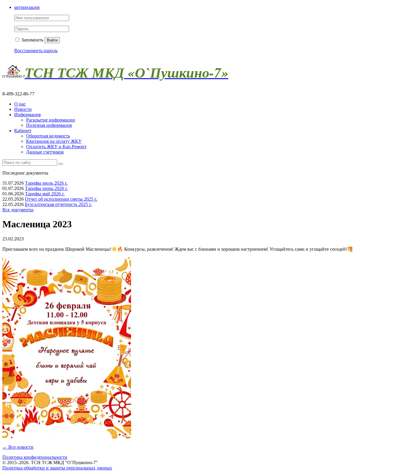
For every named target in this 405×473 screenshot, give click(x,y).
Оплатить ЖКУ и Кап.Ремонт (56, 146)
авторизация (26, 7)
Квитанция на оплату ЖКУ (54, 141)
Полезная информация (49, 125)
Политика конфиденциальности (34, 457)
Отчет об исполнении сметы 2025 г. (61, 199)
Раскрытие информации (50, 119)
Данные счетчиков (45, 151)
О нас (20, 103)
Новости (23, 109)
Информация (27, 114)
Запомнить (31, 39)
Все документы (18, 209)
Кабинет (22, 130)
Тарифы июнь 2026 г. (46, 188)
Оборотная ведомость (48, 135)
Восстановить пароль (36, 50)
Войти (52, 40)
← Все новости (18, 447)
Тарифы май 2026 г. (45, 193)
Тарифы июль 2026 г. (46, 183)
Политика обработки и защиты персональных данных (57, 467)
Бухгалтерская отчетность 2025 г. (58, 204)
